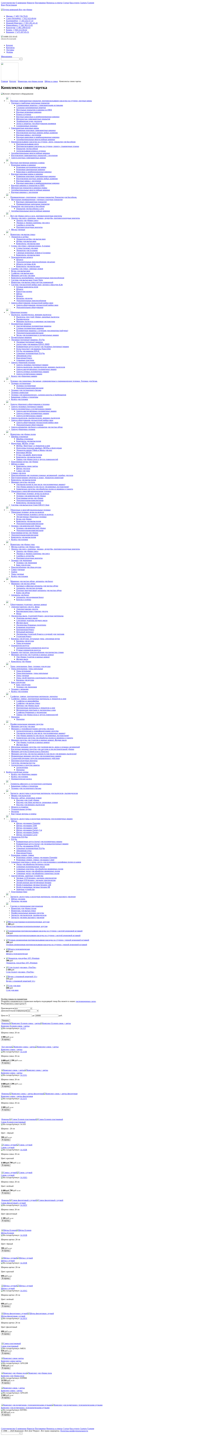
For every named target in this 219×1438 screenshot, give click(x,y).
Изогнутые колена (24, 291)
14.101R (23, 1263)
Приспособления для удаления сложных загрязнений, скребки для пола (42, 475)
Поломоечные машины (21, 324)
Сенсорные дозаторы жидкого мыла (31, 620)
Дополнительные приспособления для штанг (35, 262)
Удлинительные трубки (21, 809)
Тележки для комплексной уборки (31, 496)
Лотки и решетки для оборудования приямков (36, 123)
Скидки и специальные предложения (27, 906)
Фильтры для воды (24, 298)
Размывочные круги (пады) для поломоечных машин (39, 841)
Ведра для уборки (24, 519)
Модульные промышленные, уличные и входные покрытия (36, 199)
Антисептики (22, 767)
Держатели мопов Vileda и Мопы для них (34, 450)
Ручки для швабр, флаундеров (29, 455)
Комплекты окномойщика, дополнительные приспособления (37, 278)
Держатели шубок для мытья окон (31, 239)
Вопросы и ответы (54, 3)
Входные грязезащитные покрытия (31, 202)
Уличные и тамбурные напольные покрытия (30, 103)
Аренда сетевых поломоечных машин (32, 372)
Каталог (9, 45)
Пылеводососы (22, 319)
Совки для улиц (23, 471)
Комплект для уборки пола (12, 1376)
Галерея (90, 3)
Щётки (19, 294)
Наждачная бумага (24, 358)
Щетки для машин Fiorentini (28, 823)
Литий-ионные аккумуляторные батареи (33, 882)
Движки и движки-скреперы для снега (33, 223)
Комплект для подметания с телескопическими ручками (25, 1408)
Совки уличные (18, 569)
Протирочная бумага (25, 629)
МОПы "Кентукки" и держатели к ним (33, 446)
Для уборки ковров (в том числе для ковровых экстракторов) (42, 487)
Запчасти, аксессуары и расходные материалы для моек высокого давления (43, 897)
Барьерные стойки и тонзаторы (24, 397)
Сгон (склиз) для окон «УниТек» (20, 972)
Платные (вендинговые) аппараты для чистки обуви (39, 590)
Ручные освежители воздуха (28, 650)
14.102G (23, 1177)
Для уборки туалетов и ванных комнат (33, 657)
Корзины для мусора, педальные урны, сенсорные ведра (35, 639)
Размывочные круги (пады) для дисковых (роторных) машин (42, 346)
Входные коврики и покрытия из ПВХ (28, 185)
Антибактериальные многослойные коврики (35, 139)
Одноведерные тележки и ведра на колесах (34, 514)
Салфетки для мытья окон (22, 273)
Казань (9, 30)
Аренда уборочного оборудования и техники (30, 404)
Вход (3, 5)
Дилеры (9, 52)
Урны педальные (23, 643)
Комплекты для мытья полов (28, 441)
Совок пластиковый (9, 1346)
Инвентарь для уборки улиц (23, 544)
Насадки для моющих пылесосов (30, 805)
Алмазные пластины (25, 360)
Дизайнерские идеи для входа (29, 121)
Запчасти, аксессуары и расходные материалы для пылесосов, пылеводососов (44, 793)
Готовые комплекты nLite (27, 287)
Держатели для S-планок (27, 250)
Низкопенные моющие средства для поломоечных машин (36, 756)
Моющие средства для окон (23, 275)
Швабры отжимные (19, 436)
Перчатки (15, 717)
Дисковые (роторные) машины (29, 342)
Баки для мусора (23, 565)
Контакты (10, 47)
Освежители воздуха (20, 645)
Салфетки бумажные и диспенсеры (31, 712)
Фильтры (15, 811)
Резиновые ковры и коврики (23, 165)
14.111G (23, 1075)
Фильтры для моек (19, 901)
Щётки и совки (51, 81)
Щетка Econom (7, 1233)
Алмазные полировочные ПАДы (30, 353)
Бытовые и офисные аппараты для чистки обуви (37, 586)
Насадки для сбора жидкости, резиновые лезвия (37, 802)
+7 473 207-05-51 (21, 32)
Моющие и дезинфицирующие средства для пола (32, 729)
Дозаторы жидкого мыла (27, 618)
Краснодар (10, 27)
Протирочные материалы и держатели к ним (35, 708)
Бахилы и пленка (23, 599)
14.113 (23, 1028)
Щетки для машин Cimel (26, 828)
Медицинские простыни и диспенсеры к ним (36, 710)
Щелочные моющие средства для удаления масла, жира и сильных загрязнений (45, 747)
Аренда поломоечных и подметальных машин (31, 409)
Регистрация (11, 5)
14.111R (23, 1052)
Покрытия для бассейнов (27, 149)
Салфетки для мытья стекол (28, 703)
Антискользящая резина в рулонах (31, 151)
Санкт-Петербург (13, 18)
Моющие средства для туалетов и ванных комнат (32, 655)
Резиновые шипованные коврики (30, 169)
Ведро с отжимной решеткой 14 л (20, 981)
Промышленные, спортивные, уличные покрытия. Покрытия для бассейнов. (44, 197)
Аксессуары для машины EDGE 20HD (33, 344)
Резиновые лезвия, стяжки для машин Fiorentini (36, 857)
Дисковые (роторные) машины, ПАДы (28, 340)
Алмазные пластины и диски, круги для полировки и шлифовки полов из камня (46, 862)
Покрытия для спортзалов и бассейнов (28, 206)
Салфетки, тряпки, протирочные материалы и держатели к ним (38, 699)
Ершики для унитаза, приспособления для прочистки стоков (37, 652)
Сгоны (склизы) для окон (27, 248)
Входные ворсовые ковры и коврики (27, 174)
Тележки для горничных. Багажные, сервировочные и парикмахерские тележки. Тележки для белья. (54, 381)
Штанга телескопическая (17, 954)
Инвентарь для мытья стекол (23, 234)
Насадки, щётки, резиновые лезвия (26, 798)
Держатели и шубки (20, 237)
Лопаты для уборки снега (27, 220)
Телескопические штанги (22, 257)
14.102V (23, 1205)
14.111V (23, 1098)
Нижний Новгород (14, 23)
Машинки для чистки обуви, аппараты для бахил (32, 581)
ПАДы (14, 839)
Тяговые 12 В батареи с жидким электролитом (36, 878)
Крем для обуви (23, 593)
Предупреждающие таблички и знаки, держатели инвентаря (37, 478)
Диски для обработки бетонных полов (32, 864)
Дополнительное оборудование (29, 307)
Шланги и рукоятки (19, 807)
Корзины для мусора (25, 641)
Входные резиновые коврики (28, 112)
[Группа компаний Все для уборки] (16, 9)
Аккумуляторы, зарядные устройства (27, 876)
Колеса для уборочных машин (24, 376)
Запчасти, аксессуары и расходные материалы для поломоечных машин (42, 819)
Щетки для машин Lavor (26, 835)
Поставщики (40, 3)
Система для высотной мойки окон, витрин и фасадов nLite (37, 285)
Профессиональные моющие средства (27, 724)
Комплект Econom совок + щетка (15, 1026)
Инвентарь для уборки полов (30, 81)
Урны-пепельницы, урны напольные (27, 669)
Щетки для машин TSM (26, 825)
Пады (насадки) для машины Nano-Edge (33, 349)
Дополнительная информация (14, 1011)
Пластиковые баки (19, 892)
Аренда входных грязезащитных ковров (28, 158)
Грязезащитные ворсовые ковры (25, 128)
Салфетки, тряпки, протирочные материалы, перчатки (34, 696)
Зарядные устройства (25, 889)
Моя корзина (6, 56)
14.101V (23, 1318)
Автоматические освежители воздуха (32, 648)
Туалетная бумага (23, 636)
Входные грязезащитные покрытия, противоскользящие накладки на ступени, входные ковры (51, 101)
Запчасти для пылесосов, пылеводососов (29, 915)
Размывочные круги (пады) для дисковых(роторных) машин (42, 844)
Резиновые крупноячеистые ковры (31, 167)
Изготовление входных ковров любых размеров (37, 133)
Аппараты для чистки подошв (29, 588)
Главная (4, 81)
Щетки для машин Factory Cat (29, 830)
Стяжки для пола (18, 473)
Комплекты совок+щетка (27, 466)
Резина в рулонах (23, 114)
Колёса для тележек (19, 399)
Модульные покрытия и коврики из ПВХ (34, 110)
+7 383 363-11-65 (25, 25)
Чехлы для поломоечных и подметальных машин (37, 335)
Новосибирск (12, 25)
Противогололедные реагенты (29, 227)
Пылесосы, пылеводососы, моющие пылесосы (31, 315)
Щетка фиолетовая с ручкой (13, 1316)
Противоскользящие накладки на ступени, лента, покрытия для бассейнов (43, 142)
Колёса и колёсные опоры (17, 772)
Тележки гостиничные (21, 383)
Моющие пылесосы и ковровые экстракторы (35, 321)
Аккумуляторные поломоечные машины (33, 326)
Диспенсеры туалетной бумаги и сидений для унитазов (40, 634)
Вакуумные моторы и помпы (23, 814)
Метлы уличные (18, 229)
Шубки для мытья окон (26, 241)
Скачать (83, 3)
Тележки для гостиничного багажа (26, 390)
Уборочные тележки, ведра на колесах (32, 493)
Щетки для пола (23, 468)
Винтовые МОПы (24, 452)
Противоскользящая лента (27, 144)
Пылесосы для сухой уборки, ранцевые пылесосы (37, 317)
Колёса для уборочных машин (24, 774)
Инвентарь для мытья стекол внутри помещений (32, 282)
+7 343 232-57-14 (26, 21)
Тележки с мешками (20, 689)
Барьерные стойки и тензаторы (24, 786)
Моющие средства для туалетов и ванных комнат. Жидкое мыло (39, 740)
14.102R (23, 1150)
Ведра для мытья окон (20, 271)
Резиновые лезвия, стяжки (22, 855)
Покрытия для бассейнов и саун (30, 209)
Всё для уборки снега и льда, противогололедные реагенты (36, 216)
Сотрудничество (8, 3)
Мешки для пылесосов (21, 795)
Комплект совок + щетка (11, 1049)
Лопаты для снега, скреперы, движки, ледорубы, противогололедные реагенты (45, 218)
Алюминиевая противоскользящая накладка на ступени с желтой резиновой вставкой (43, 935)
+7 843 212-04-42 (20, 30)
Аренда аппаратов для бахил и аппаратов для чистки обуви (37, 427)
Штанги (19, 259)
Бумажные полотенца (25, 627)
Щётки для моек (18, 899)
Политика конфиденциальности (74, 1431)
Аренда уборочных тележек (23, 429)
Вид (3, 1004)
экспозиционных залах (86, 1001)
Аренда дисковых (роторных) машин (32, 365)
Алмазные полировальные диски (30, 867)
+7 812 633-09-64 (29, 18)
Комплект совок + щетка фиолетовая (17, 1096)
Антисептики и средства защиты (25, 765)
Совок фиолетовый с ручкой (13, 1203)
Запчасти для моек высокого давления (27, 917)
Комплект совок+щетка (11, 1361)
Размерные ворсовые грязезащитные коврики (36, 130)
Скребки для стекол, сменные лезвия (27, 269)
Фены (18, 614)
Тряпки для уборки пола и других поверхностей (37, 459)
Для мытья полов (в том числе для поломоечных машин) (40, 484)
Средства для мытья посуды (23, 763)
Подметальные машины (21, 337)
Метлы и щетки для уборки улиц (25, 547)
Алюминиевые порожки (26, 126)
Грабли (14, 572)
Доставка (10, 50)
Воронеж (10, 32)
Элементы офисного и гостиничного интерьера (31, 784)
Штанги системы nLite (26, 264)
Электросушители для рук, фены (25, 607)
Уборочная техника (19, 312)
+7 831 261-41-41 (30, 23)
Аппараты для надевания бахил (30, 597)
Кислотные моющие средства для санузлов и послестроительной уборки (42, 749)
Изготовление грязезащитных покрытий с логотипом (34, 155)
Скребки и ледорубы (25, 225)
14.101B (23, 1235)
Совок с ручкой (7, 1147)
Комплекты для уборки (21, 661)
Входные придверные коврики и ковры (28, 163)
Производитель (7, 1008)
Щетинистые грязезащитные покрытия (33, 119)
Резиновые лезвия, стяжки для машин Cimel (35, 860)
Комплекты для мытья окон (28, 243)
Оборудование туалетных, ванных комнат (29, 604)
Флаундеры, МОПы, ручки (22, 443)
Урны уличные (17, 574)
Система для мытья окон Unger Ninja (27, 280)
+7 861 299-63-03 (23, 27)
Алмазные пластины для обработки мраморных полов (39, 869)
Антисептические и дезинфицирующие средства (37, 731)
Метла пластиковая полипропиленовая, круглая (26, 926)
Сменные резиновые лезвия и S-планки (33, 253)
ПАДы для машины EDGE (27, 351)
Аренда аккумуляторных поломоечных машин (36, 369)
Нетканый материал (25, 632)
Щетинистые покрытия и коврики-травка (29, 188)
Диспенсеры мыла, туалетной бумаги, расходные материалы (37, 616)
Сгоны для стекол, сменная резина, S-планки (30, 246)
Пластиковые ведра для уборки (24, 462)
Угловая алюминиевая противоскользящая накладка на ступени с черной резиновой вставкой (46, 945)
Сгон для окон (12, 990)
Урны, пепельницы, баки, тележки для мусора (30, 666)
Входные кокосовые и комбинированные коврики (37, 117)
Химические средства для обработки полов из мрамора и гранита (44, 489)
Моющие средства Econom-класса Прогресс (30, 751)
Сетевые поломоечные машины (30, 328)
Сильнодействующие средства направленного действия (35, 758)
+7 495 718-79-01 (20, 16)
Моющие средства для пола (23, 482)
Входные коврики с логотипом (24, 192)
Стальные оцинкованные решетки (31, 107)
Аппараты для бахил (20, 595)
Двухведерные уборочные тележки (31, 517)
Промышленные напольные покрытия (32, 204)
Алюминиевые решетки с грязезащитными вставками (39, 105)
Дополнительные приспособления (31, 300)
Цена (3, 1015)
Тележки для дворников (21, 560)
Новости (30, 3)
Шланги (19, 296)
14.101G (23, 1291)
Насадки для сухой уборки (27, 800)
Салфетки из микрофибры (27, 701)
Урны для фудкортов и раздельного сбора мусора (37, 678)
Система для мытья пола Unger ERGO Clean (30, 505)
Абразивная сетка (23, 356)
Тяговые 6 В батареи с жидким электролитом (36, 880)
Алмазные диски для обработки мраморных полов (38, 871)
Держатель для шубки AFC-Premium (21, 963)
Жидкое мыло (22, 623)
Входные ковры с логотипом (28, 135)
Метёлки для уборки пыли (27, 705)
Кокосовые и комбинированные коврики (34, 172)
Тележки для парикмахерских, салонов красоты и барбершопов (38, 395)
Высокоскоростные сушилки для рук (32, 611)
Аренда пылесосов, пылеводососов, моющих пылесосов (40, 367)
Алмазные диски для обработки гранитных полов (37, 873)
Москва (9, 16)
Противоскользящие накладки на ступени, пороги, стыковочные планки (47, 146)
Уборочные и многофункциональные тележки (31, 491)
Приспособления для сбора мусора (26, 567)
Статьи (66, 3)
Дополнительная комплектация (29, 333)
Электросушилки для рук (27, 609)
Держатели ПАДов (19, 837)
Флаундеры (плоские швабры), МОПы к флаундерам (39, 448)
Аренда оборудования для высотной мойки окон (32, 303)
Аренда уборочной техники (23, 362)
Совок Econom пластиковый (13, 1122)
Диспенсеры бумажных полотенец (31, 625)
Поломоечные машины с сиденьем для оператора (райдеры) (42, 330)
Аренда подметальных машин (29, 374)
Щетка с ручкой (8, 1261)
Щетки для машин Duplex (27, 832)
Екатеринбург (12, 21)
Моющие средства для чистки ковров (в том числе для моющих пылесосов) (44, 754)
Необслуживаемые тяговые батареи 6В (33, 887)
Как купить (74, 3)
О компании (21, 3)
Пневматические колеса (21, 779)
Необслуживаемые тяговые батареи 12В (33, 885)
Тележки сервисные (19, 392)
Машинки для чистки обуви (23, 583)
